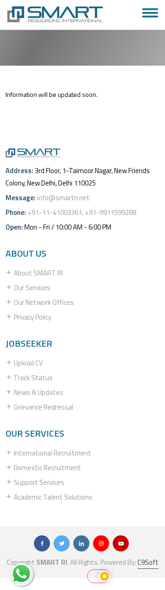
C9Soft (148, 562)
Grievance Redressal (42, 407)
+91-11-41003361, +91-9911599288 (82, 212)
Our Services (31, 287)
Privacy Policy (31, 317)
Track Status (32, 377)
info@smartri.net (63, 197)
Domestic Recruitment (46, 467)
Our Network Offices (43, 302)
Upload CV (27, 363)
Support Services (38, 482)
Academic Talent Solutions (52, 497)
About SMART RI (37, 273)
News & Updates (37, 392)
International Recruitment (51, 453)
